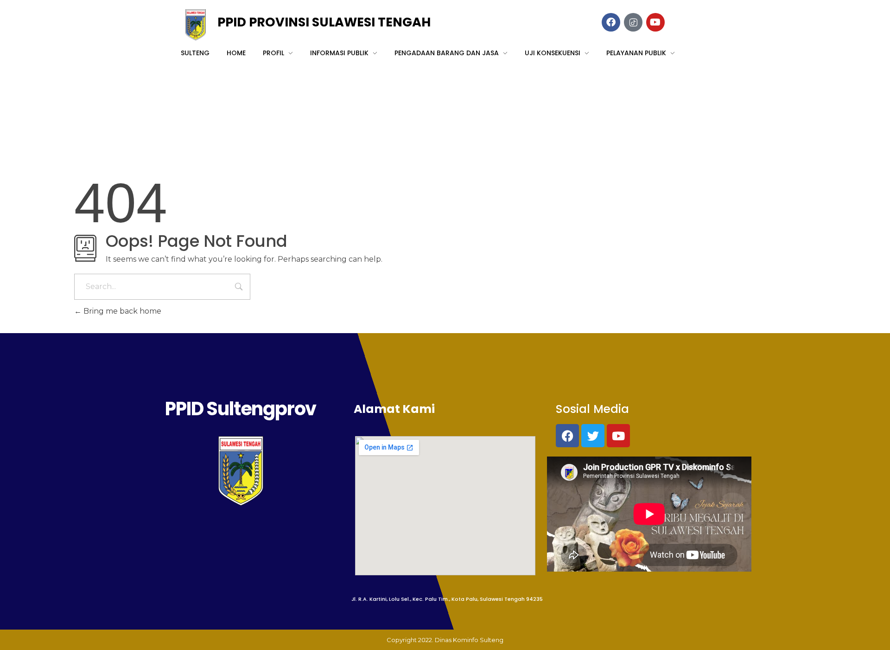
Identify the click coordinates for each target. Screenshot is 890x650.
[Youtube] (618, 435)
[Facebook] (567, 435)
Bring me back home (121, 311)
